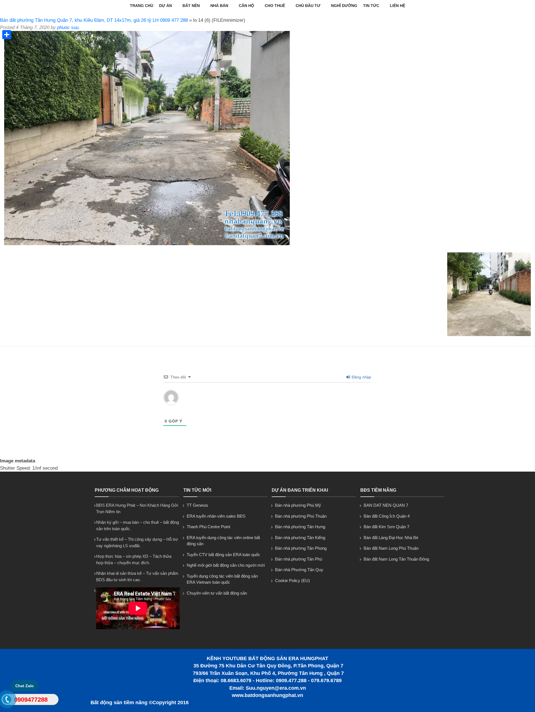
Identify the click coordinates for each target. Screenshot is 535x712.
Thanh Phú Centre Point (208, 526)
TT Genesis (197, 505)
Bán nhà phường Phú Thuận (301, 516)
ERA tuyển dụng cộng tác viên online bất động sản (223, 540)
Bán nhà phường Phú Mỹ (298, 505)
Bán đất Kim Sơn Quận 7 (386, 526)
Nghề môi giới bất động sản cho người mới (226, 565)
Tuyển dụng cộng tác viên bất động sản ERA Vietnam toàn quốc (222, 579)
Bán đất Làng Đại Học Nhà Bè (391, 537)
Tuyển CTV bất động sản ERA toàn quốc (223, 554)
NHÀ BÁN (219, 5)
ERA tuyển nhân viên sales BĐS (216, 516)
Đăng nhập (361, 377)
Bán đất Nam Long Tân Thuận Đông (396, 559)
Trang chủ (141, 5)
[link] (147, 243)
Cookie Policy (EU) (292, 580)
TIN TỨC (371, 5)
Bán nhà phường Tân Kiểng (300, 537)
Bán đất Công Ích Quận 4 (387, 516)
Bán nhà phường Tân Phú (298, 559)
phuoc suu (68, 27)
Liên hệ (397, 5)
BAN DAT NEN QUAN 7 (386, 505)
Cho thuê (275, 5)
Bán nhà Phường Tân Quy (299, 569)
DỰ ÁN (165, 5)
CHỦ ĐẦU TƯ (308, 5)
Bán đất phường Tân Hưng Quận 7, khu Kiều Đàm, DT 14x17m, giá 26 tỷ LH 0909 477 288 (94, 20)
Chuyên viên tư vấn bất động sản (217, 593)
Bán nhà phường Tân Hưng (300, 526)
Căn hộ (246, 5)
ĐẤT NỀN (191, 5)
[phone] (7, 700)
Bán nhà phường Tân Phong (301, 548)
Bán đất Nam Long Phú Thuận (391, 548)
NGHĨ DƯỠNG (344, 5)
